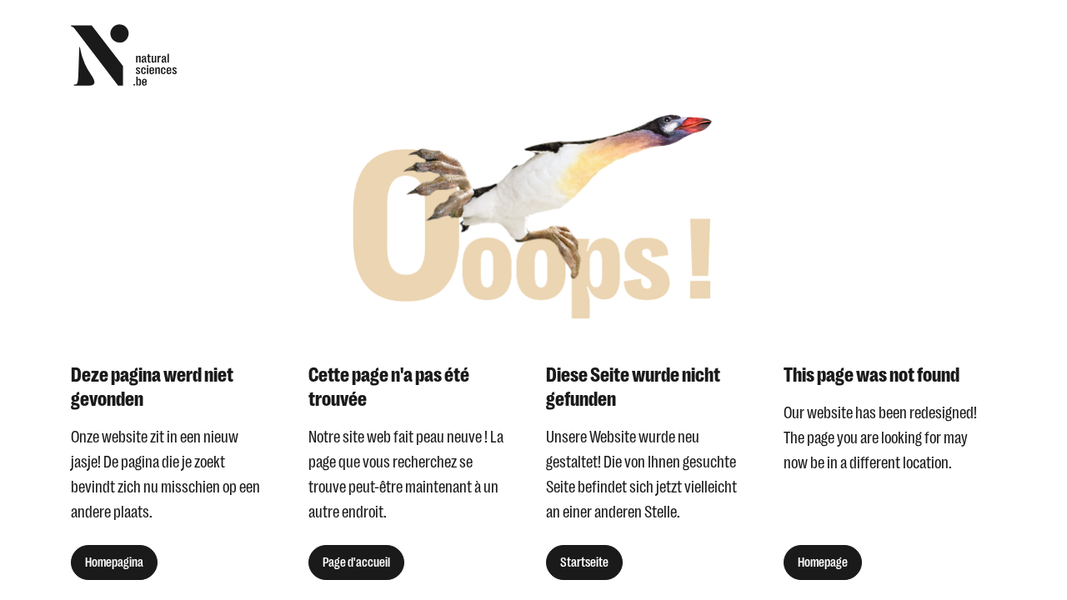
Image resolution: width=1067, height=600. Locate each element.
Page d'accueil (356, 562)
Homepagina (114, 562)
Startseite (584, 562)
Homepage (823, 562)
